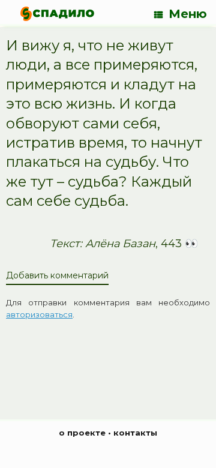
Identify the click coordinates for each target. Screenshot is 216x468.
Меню (188, 14)
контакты (135, 432)
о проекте (82, 432)
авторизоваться (39, 314)
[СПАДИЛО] (57, 13)
